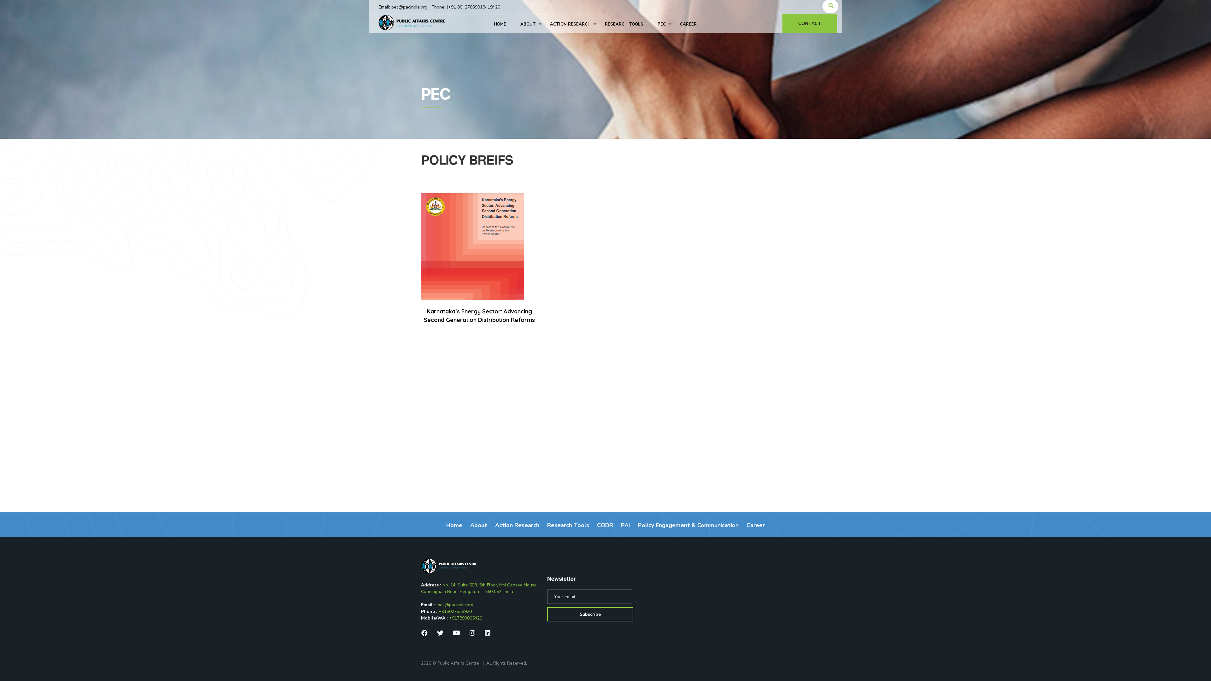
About (478, 525)
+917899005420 (465, 618)
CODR (605, 525)
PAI (625, 525)
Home (454, 525)
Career (755, 525)
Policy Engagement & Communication (688, 525)
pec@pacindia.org (409, 7)
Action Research (517, 525)
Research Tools (568, 525)
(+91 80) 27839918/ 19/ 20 (473, 7)
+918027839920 (455, 611)
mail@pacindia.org (454, 605)
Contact (809, 23)
